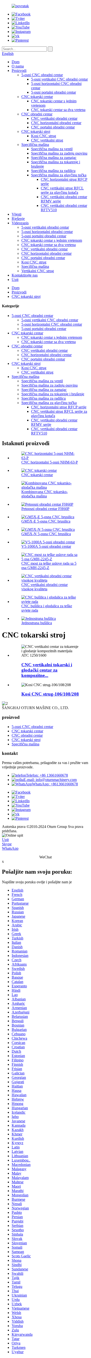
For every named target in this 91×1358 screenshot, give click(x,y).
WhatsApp (10, 848)
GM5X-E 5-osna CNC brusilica (45, 521)
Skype (7, 844)
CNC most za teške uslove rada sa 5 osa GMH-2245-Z (48, 565)
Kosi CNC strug (43, 136)
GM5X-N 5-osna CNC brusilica (46, 534)
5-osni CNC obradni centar (42, 75)
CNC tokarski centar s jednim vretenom (51, 240)
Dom (15, 62)
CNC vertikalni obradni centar (54, 118)
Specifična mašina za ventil (52, 149)
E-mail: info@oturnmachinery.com (50, 780)
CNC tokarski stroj (35, 131)
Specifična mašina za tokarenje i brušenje (52, 394)
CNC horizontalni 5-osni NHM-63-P (49, 462)
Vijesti (16, 214)
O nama (18, 66)
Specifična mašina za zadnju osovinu (59, 153)
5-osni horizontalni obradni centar (47, 232)
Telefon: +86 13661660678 (47, 775)
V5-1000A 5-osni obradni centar (46, 546)
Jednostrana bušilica (36, 623)
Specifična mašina (35, 145)
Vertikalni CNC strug (37, 271)
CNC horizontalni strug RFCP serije (58, 407)
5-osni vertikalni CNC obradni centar (59, 79)
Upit (15, 280)
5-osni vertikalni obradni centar (45, 227)
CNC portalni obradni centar (53, 127)
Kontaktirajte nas (25, 275)
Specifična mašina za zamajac (53, 158)
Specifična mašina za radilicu (53, 171)
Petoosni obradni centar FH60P (45, 509)
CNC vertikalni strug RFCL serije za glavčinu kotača (62, 190)
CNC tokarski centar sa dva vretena (58, 110)
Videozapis (20, 223)
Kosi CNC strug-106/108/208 (50, 694)
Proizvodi (19, 70)
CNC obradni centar (36, 114)
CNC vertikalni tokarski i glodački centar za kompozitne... (46, 670)
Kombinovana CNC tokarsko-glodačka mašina (44, 494)
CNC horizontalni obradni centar (56, 123)
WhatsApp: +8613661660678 (55, 784)
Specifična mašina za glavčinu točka (58, 175)
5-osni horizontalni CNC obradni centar (51, 324)
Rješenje (18, 219)
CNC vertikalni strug (47, 140)
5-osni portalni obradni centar (53, 92)
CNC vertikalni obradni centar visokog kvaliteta (44, 587)
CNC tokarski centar (37, 97)
